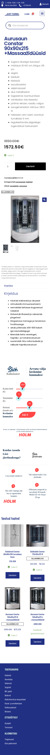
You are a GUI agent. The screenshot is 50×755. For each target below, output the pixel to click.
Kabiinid (29, 182)
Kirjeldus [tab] (8, 285)
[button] (42, 13)
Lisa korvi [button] (12, 575)
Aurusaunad (20, 182)
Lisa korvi (30, 166)
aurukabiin (14, 186)
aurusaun (23, 186)
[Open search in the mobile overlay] (25, 25)
